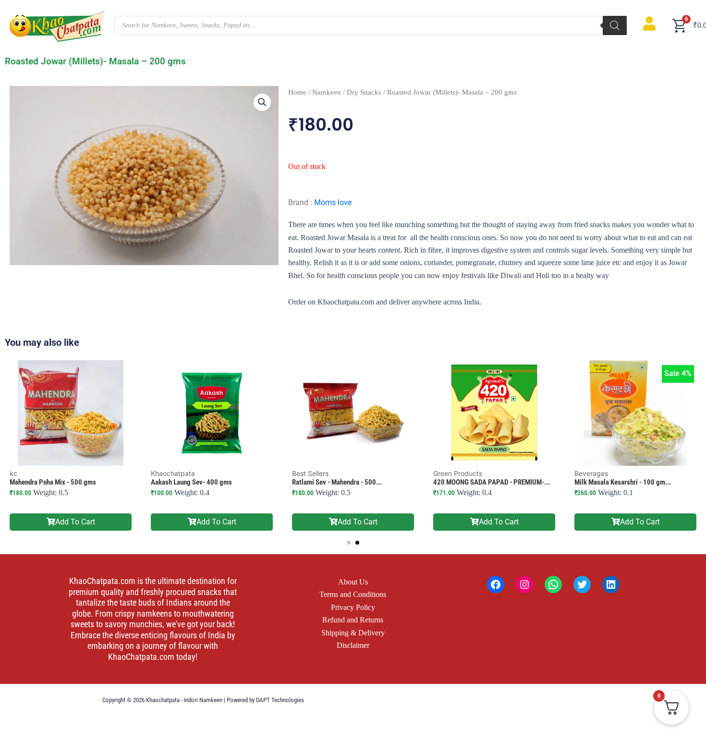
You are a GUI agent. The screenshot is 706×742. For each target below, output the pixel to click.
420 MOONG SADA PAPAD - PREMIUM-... (491, 482)
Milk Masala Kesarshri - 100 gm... (622, 482)
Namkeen (326, 92)
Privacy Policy (353, 607)
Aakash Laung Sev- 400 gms (191, 482)
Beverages (591, 473)
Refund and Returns (352, 620)
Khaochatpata (173, 473)
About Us (353, 582)
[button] (262, 102)
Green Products (457, 473)
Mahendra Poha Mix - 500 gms (53, 482)
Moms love (333, 202)
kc (13, 473)
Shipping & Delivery (353, 633)
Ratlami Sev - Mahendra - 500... (337, 482)
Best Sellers (310, 473)
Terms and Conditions (352, 594)
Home (297, 92)
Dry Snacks (364, 92)
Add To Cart (75, 521)
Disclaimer (353, 645)
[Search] (615, 25)
